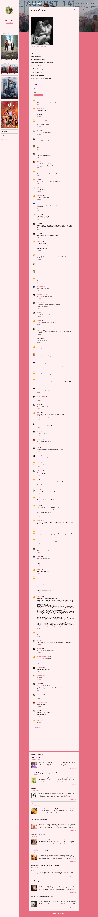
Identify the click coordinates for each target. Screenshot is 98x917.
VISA (38, 354)
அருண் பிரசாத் (40, 302)
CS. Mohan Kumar (41, 396)
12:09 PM (39, 342)
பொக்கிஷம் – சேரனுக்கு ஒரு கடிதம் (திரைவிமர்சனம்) (44, 773)
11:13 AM (39, 275)
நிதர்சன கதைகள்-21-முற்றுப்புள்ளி (40, 834)
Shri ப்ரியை (39, 648)
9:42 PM (38, 592)
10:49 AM (39, 199)
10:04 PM (39, 628)
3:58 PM (38, 451)
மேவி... (38, 462)
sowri (38, 187)
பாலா (38, 479)
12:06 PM (39, 334)
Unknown (39, 100)
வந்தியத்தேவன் (40, 640)
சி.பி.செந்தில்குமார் (41, 702)
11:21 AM (39, 290)
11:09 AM (39, 259)
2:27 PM (38, 443)
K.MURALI (39, 556)
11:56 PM (39, 652)
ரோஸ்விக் (39, 683)
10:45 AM (39, 183)
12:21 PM (39, 698)
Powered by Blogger (59, 913)
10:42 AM (39, 175)
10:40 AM (39, 167)
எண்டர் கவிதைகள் (39, 95)
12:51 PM (39, 706)
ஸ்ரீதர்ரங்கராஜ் (40, 694)
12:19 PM (39, 358)
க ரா (38, 447)
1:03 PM (38, 408)
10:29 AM (39, 142)
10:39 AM (39, 157)
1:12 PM (38, 419)
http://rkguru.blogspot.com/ (43, 656)
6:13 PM (38, 486)
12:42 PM (39, 400)
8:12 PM (38, 552)
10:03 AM (39, 104)
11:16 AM (39, 282)
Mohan (38, 130)
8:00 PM (38, 545)
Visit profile (9, 22)
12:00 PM (39, 324)
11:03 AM (39, 229)
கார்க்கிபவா (39, 108)
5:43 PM (38, 475)
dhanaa (38, 720)
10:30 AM (39, 149)
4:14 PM (38, 459)
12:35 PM (39, 392)
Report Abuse (4, 139)
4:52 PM (38, 466)
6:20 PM (38, 493)
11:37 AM (39, 308)
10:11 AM (39, 126)
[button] (75, 10)
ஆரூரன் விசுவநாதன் (41, 294)
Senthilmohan (40, 278)
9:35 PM (38, 573)
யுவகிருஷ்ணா (39, 195)
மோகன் (38, 223)
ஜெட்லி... (38, 404)
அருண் (38, 138)
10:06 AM (39, 116)
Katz (38, 271)
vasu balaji (39, 320)
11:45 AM (39, 316)
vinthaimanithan (40, 532)
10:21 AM (39, 679)
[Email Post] (35, 92)
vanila (38, 328)
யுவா (38, 254)
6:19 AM (38, 663)
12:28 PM (39, 376)
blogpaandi (39, 596)
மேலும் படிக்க (73, 768)
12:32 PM (39, 385)
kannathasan (39, 497)
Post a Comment (36, 727)
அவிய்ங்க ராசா (40, 667)
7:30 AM (38, 671)
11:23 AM (39, 724)
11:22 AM (39, 298)
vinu (38, 710)
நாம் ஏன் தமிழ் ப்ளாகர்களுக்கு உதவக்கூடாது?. (42, 896)
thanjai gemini (40, 388)
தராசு (38, 161)
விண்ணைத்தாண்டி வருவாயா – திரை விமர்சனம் (43, 803)
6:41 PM (38, 516)
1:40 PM (38, 427)
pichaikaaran (39, 241)
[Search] (87, 4)
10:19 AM (39, 134)
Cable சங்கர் (36, 3)
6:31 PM (38, 501)
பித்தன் (38, 423)
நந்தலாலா (33, 788)
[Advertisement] (84, 27)
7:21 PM (38, 716)
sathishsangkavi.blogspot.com (43, 120)
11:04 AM (39, 250)
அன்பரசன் (39, 548)
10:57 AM (39, 219)
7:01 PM (38, 528)
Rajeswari (39, 153)
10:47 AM (39, 191)
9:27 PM (38, 565)
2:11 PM (38, 435)
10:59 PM (39, 636)
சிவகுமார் (39, 214)
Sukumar (39, 632)
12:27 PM (39, 368)
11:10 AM (39, 267)
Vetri (38, 179)
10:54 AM (39, 210)
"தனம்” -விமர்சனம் (36, 757)
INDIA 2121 (39, 470)
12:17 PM (39, 350)
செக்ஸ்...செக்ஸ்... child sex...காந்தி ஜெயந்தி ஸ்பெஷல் (45, 865)
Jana (38, 312)
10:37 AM (39, 690)
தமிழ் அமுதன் (40, 286)
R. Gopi (38, 505)
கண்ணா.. (39, 361)
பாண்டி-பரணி (39, 439)
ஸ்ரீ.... (38, 203)
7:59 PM (38, 536)
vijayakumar (39, 520)
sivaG (38, 145)
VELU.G (38, 431)
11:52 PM (39, 644)
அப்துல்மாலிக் (39, 675)
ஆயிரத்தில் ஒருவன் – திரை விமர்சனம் (40, 850)
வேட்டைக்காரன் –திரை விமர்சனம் (39, 819)
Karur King (39, 569)
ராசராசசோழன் (40, 455)
